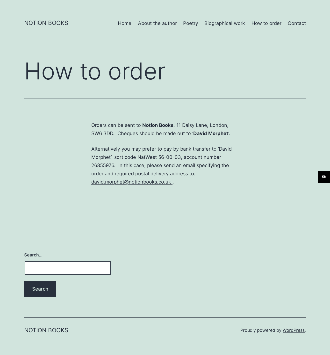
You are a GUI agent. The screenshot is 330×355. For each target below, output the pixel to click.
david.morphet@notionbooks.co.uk (131, 182)
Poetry (190, 23)
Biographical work (224, 23)
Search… (33, 254)
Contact (297, 23)
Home (124, 23)
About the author (157, 23)
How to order (266, 23)
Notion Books (46, 22)
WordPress (294, 330)
